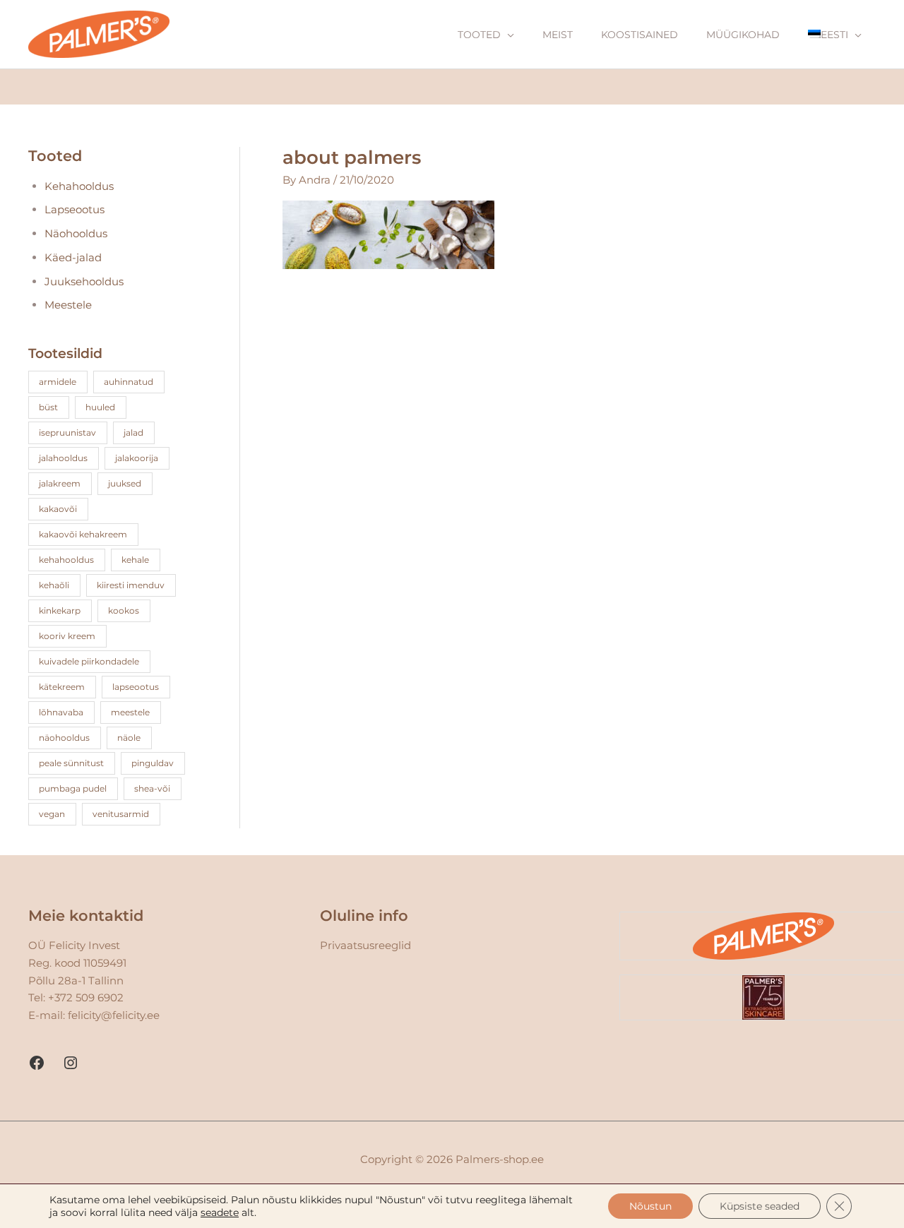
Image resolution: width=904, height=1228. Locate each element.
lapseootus (135, 686)
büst (48, 407)
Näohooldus (75, 233)
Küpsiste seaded (759, 1206)
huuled (100, 407)
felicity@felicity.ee (114, 1015)
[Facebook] (36, 1062)
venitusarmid (121, 814)
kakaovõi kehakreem (83, 534)
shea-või (152, 788)
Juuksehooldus (84, 281)
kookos (123, 610)
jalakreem (60, 483)
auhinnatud (128, 381)
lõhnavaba (61, 712)
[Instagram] (70, 1062)
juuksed (124, 483)
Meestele (68, 304)
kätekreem (62, 686)
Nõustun (650, 1206)
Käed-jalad (73, 257)
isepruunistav (67, 432)
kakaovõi (58, 508)
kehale (135, 559)
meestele (130, 712)
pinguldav (152, 763)
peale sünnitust (71, 763)
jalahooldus (63, 458)
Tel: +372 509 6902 (76, 997)
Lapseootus (74, 209)
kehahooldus (66, 559)
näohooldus (64, 737)
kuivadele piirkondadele (89, 661)
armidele (57, 381)
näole (129, 737)
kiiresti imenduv (131, 585)
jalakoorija (136, 458)
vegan (52, 814)
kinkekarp (60, 610)
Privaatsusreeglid (365, 945)
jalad (133, 432)
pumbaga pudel (73, 788)
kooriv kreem (67, 636)
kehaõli (54, 585)
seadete (220, 1212)
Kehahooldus (79, 186)
